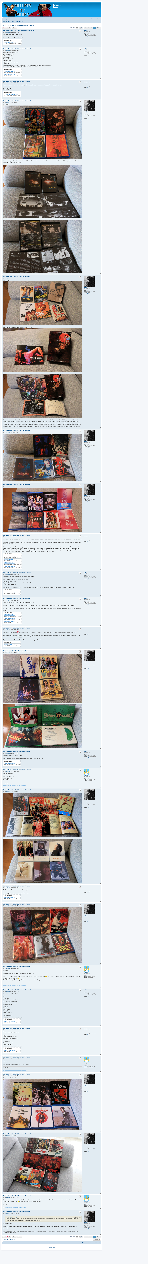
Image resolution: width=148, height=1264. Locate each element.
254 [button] (91, 27)
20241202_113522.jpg (9, 621)
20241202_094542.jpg (9, 592)
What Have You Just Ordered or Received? (18, 25)
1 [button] (81, 27)
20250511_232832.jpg (9, 1021)
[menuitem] (5, 19)
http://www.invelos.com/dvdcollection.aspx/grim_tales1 (14, 785)
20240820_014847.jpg (9, 71)
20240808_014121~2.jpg (10, 42)
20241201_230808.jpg (9, 556)
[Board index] (28, 10)
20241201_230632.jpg (9, 559)
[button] (77, 28)
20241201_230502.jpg (9, 562)
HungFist (85, 111)
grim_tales (86, 775)
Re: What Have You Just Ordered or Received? (19, 30)
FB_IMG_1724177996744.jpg (11, 94)
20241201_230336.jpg (9, 566)
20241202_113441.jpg (9, 614)
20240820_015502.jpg (9, 74)
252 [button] (85, 27)
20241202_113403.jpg (9, 618)
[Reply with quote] (80, 31)
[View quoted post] (16, 1217)
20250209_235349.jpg (9, 897)
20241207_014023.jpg (9, 644)
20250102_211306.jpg (9, 763)
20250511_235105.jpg (9, 1050)
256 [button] (98, 27)
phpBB (47, 1245)
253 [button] (88, 27)
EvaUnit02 (86, 30)
